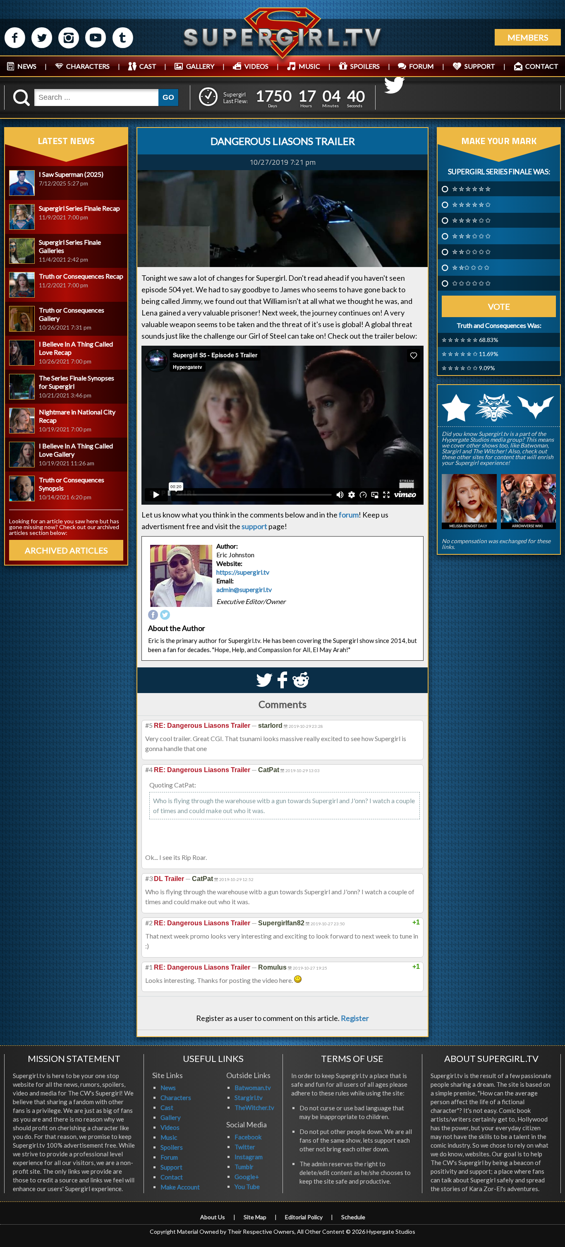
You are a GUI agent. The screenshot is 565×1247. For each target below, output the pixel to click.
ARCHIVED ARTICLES (66, 550)
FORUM (421, 66)
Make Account (180, 1187)
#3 (149, 878)
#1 (149, 967)
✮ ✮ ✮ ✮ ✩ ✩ (471, 220)
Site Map (255, 1217)
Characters (175, 1097)
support (254, 526)
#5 (149, 725)
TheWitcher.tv (254, 1107)
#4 (149, 769)
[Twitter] (165, 615)
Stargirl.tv (249, 1097)
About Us (212, 1217)
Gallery (170, 1117)
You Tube (247, 1186)
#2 (149, 923)
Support (171, 1167)
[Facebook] (153, 615)
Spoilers (171, 1147)
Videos (170, 1127)
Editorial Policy (304, 1217)
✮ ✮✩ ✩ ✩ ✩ (470, 267)
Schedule (353, 1217)
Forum (169, 1157)
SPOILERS (365, 66)
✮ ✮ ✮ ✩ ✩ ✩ (471, 236)
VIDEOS (256, 66)
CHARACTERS (88, 66)
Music (168, 1137)
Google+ (247, 1176)
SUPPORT (479, 66)
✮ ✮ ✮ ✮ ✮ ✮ (471, 188)
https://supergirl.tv (242, 572)
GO (168, 97)
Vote (499, 306)
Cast (166, 1107)
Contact (171, 1177)
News (168, 1087)
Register (355, 1018)
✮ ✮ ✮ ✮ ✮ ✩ (471, 204)
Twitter (245, 1147)
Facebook (248, 1137)
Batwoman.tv (253, 1087)
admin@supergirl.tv (244, 589)
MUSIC (309, 66)
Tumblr (244, 1166)
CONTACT (541, 66)
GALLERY (200, 66)
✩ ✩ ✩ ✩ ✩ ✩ (471, 283)
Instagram (249, 1156)
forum (349, 514)
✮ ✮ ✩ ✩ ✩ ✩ (471, 251)
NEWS (26, 66)
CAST (147, 66)
